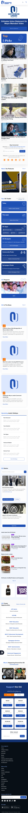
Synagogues (4, 779)
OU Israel (3, 753)
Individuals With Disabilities (7, 759)
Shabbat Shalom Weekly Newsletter (17, 146)
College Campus (4, 750)
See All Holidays (14, 459)
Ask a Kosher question (8, 499)
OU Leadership (4, 781)
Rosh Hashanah (7, 417)
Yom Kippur (6, 434)
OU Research (4, 762)
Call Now (17, 499)
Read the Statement (14, 28)
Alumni (2, 757)
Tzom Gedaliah (7, 426)
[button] (25, 279)
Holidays (3, 774)
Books (2, 755)
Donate (7, 705)
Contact (3, 783)
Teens (2, 748)
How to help (3, 788)
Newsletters (3, 786)
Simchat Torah (7, 451)
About (2, 777)
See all (23, 168)
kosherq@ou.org (8, 492)
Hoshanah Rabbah (8, 442)
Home (2, 768)
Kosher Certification (5, 772)
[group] (14, 290)
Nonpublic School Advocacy (7, 760)
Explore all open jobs (20, 604)
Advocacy (3, 751)
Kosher (2, 770)
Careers (3, 790)
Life (2, 775)
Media (2, 785)
